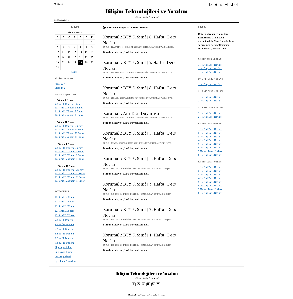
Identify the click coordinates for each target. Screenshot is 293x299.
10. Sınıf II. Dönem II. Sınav (70, 173)
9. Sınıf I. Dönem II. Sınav (69, 126)
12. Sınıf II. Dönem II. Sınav (70, 180)
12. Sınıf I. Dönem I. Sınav (69, 115)
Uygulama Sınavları (65, 261)
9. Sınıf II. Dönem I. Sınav (69, 148)
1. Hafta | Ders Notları (210, 64)
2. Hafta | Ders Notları (210, 68)
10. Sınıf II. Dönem (65, 197)
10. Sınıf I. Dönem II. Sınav (69, 129)
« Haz (74, 71)
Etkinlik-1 (60, 84)
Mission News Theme (137, 295)
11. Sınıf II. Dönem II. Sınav (70, 177)
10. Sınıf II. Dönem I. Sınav (69, 151)
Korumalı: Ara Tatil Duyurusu (131, 113)
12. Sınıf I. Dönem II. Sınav (69, 137)
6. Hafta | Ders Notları (210, 147)
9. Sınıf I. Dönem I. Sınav (68, 104)
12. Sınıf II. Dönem (65, 215)
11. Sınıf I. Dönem (64, 201)
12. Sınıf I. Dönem (64, 210)
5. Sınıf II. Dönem (64, 224)
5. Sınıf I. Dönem (64, 220)
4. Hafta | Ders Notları (210, 140)
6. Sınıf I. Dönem (64, 229)
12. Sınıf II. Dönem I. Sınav (69, 158)
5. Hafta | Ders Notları (210, 144)
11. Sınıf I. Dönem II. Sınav (69, 133)
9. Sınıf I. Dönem (64, 238)
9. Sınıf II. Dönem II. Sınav (69, 169)
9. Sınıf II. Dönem (64, 242)
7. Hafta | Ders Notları (210, 151)
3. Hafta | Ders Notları (210, 72)
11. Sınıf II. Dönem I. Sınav (69, 155)
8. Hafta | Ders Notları (210, 155)
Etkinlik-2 (60, 87)
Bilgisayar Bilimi (63, 247)
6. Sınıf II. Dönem (64, 233)
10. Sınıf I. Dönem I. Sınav (69, 107)
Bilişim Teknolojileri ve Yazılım (146, 11)
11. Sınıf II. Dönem (65, 206)
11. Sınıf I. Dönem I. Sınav (69, 111)
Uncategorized (63, 256)
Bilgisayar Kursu (63, 252)
